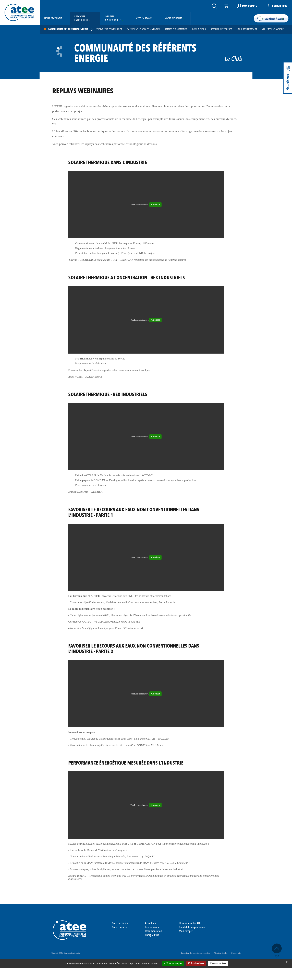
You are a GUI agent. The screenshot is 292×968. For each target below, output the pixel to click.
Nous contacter (120, 927)
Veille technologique (273, 29)
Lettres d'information (176, 29)
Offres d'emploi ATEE (190, 923)
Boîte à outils (199, 29)
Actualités (150, 923)
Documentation (153, 931)
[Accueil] (19, 12)
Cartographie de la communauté (143, 29)
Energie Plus (152, 935)
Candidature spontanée (192, 927)
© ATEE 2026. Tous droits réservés (65, 953)
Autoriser (155, 204)
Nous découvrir (53, 18)
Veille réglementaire (247, 29)
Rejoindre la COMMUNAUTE (108, 29)
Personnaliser (218, 963)
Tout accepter (174, 963)
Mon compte (186, 931)
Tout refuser (197, 963)
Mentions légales (220, 953)
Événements (152, 927)
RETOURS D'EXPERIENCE (221, 29)
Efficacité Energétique (81, 18)
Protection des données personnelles (195, 953)
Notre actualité (173, 18)
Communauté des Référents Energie (68, 29)
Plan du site (236, 953)
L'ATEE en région (143, 18)
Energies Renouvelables (112, 18)
